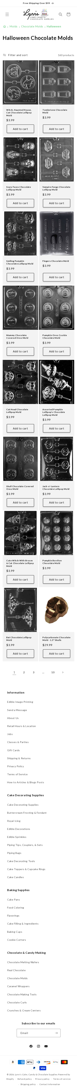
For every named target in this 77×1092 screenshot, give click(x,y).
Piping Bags (14, 852)
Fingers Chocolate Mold (55, 261)
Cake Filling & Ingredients (23, 923)
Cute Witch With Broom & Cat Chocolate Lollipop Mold (20, 563)
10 (52, 672)
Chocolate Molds (17, 978)
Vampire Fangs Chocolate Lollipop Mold (56, 188)
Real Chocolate (16, 970)
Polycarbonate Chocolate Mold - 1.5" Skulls (56, 638)
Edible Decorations (18, 828)
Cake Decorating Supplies (22, 804)
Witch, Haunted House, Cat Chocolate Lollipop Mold (19, 113)
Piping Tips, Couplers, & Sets (25, 844)
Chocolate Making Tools (22, 994)
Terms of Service (17, 774)
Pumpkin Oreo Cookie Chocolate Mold (54, 336)
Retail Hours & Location (21, 726)
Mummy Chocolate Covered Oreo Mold (17, 336)
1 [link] (14, 672)
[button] (7, 14)
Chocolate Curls (17, 1002)
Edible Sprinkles (17, 836)
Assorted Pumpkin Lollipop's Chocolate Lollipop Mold (53, 412)
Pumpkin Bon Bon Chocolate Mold (52, 562)
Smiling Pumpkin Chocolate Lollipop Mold (19, 262)
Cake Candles (15, 877)
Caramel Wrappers (18, 986)
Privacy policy (42, 1079)
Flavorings (13, 915)
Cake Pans (13, 899)
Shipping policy (28, 1084)
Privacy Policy (15, 766)
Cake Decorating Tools (21, 861)
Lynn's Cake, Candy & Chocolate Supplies (36, 1074)
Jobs (10, 734)
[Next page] (63, 672)
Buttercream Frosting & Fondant (27, 812)
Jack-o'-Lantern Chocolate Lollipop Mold (55, 487)
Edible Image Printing (20, 701)
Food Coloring (15, 907)
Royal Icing (14, 820)
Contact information (49, 1084)
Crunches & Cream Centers (24, 1010)
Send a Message (17, 710)
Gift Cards (13, 750)
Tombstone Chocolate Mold (54, 111)
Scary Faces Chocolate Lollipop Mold (18, 188)
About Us (13, 718)
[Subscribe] (56, 1033)
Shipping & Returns (19, 758)
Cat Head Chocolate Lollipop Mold (17, 410)
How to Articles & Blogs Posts (25, 782)
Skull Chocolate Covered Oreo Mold (20, 487)
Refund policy (25, 1079)
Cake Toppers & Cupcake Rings (26, 869)
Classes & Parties (18, 742)
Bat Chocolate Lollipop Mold (18, 638)
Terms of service (62, 1079)
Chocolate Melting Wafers (23, 962)
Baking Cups (14, 931)
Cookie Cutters (16, 939)
